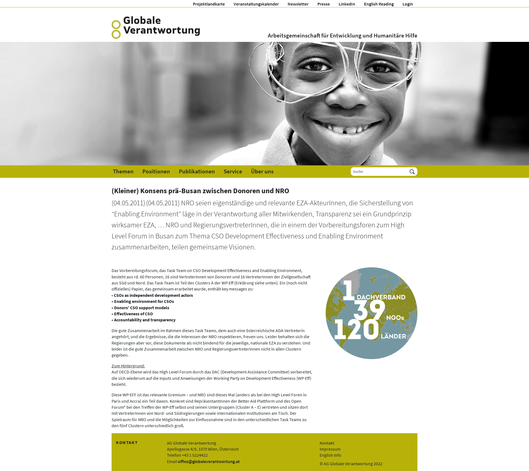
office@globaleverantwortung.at (209, 461)
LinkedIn (347, 4)
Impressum (330, 449)
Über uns (262, 171)
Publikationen (197, 171)
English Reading (379, 4)
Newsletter (298, 4)
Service (233, 171)
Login (408, 4)
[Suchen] (412, 171)
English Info (330, 455)
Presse (323, 4)
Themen (123, 171)
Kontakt (327, 443)
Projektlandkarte (209, 4)
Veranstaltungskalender (256, 4)
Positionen (156, 171)
